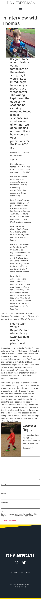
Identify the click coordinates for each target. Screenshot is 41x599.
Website (4, 503)
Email (4, 493)
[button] (20, 9)
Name (4, 484)
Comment (28, 448)
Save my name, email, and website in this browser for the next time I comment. (19, 515)
